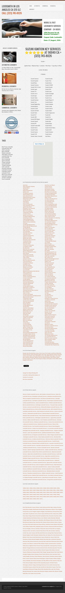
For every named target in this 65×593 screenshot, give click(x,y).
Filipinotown (48, 509)
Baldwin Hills (45, 515)
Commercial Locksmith (9, 108)
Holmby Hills (42, 509)
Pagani (28, 358)
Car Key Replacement (28, 305)
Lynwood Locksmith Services (34, 407)
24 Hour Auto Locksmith (28, 299)
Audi (37, 358)
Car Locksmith (26, 269)
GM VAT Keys (26, 314)
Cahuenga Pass (53, 545)
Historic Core (40, 518)
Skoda (60, 358)
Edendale (53, 518)
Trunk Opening (48, 297)
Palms (58, 554)
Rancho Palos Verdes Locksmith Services (41, 451)
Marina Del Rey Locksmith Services (46, 460)
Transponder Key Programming (52, 344)
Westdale (41, 520)
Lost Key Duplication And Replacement (32, 295)
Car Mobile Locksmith (28, 193)
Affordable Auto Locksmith (29, 335)
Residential (53, 6)
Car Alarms (47, 323)
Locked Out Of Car (49, 318)
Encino (27, 545)
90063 (27, 496)
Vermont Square (45, 550)
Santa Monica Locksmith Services (49, 477)
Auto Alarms (26, 201)
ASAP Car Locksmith (49, 249)
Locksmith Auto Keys (49, 342)
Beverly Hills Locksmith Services (42, 409)
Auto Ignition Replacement (51, 196)
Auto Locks (25, 321)
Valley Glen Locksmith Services (34, 454)
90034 (47, 492)
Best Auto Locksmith (49, 260)
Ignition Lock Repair (27, 275)
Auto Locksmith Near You (50, 253)
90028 (31, 492)
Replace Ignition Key (49, 211)
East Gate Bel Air (42, 567)
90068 (44, 488)
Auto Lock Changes (27, 265)
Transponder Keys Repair (50, 241)
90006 (24, 488)
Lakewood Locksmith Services (30, 424)
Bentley (27, 357)
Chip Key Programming (28, 235)
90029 (51, 496)
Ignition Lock (26, 192)
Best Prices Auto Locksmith (51, 338)
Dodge (44, 358)
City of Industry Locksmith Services (48, 419)
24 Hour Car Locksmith (50, 310)
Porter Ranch (60, 552)
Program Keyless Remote (50, 282)
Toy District (33, 530)
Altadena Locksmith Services (30, 447)
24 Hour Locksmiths (27, 278)
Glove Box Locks (26, 234)
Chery (34, 356)
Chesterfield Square (27, 567)
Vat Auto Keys (26, 306)
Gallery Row (36, 571)
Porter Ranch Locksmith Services (54, 400)
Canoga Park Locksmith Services (54, 479)
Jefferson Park (49, 560)
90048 (37, 488)
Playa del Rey (42, 524)
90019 (31, 494)
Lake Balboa (26, 569)
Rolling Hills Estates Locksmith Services (50, 407)
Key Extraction (26, 247)
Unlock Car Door (48, 187)
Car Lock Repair (48, 287)
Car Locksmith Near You (50, 336)
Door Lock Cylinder (49, 275)
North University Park (54, 565)
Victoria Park (26, 511)
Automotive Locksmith (9, 65)
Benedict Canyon (32, 507)
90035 (27, 490)
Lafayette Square (40, 526)
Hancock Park (49, 528)
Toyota (32, 354)
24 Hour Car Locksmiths (28, 245)
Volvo (57, 356)
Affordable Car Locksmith (50, 254)
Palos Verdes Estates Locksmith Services (49, 458)
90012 (41, 488)
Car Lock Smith (48, 238)
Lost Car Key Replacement (51, 205)
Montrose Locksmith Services (41, 422)
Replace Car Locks (27, 237)
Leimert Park (35, 567)
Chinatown (52, 556)
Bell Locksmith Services (56, 409)
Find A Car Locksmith (27, 204)
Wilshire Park (43, 539)
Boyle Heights (29, 509)
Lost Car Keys (26, 331)
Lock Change (26, 202)
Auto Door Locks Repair (28, 308)
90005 (41, 494)
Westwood (29, 552)
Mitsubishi (58, 353)
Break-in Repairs (26, 303)
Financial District (58, 533)
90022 (51, 494)
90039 (54, 492)
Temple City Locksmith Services (39, 428)
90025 (37, 496)
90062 (58, 492)
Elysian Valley (33, 558)
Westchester (36, 509)
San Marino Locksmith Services (39, 400)
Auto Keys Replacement (28, 282)
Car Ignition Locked (27, 246)
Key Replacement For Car (50, 252)
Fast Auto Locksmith (49, 263)
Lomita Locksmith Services (29, 402)
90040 (37, 490)
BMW (48, 356)
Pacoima (59, 539)
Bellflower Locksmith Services (34, 469)
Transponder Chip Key (28, 212)
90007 (34, 490)
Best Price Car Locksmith (28, 249)
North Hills (25, 573)
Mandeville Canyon (49, 537)
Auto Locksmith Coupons (28, 205)
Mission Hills (45, 530)
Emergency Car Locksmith (29, 208)
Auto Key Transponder (28, 283)
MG (39, 357)
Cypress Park (32, 522)
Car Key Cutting (48, 265)
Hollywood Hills (26, 530)
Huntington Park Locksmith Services (31, 430)
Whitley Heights (57, 558)
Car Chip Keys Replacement (51, 335)
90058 (44, 496)
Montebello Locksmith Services (39, 396)
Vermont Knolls (43, 547)
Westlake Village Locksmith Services (31, 458)
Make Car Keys (48, 197)
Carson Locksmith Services (42, 402)
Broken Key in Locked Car (28, 287)
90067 (27, 492)
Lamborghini (49, 358)
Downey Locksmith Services (29, 464)
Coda (32, 358)
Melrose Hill (53, 520)
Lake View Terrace (55, 569)
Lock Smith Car (48, 226)
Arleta (37, 552)
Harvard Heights (35, 539)
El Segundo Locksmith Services (39, 434)
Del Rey (43, 560)
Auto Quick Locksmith (50, 190)
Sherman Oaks (26, 541)
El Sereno (46, 526)
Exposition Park (56, 547)
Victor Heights (58, 509)
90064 (31, 488)
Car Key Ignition (26, 279)
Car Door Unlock (26, 213)
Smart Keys (25, 189)
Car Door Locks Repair (28, 294)
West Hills (48, 539)
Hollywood (51, 526)
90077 (58, 496)
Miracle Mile (40, 569)
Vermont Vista (39, 545)
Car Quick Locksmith (49, 200)
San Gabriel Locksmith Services (55, 475)
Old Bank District (53, 562)
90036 (24, 492)
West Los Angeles (56, 528)
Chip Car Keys (26, 257)
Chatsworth (42, 528)
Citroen (24, 356)
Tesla (48, 354)
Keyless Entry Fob (27, 312)
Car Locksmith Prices (49, 201)
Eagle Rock (29, 520)
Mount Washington (41, 558)
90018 (44, 494)
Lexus (37, 353)
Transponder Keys (27, 241)
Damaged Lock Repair (28, 263)
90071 (41, 498)
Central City (25, 533)
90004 (27, 498)
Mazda (44, 357)
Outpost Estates (49, 558)
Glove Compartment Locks (51, 204)
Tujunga (48, 552)
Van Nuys (32, 556)
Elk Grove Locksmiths (28, 379)
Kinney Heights (29, 562)
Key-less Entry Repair (49, 308)
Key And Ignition (26, 339)
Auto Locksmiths (48, 309)
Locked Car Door (48, 320)
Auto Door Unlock (49, 247)
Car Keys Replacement (28, 340)
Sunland (38, 547)
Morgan (24, 353)
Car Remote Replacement (29, 224)
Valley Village (28, 515)
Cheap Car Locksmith (28, 317)
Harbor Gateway (56, 530)
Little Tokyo (59, 520)
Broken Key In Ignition (28, 198)
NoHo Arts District (58, 526)
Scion (40, 353)
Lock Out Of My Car (27, 261)
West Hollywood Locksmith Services (45, 411)
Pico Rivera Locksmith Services (48, 398)
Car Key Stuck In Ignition (50, 213)
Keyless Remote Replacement (30, 226)
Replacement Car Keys (28, 297)
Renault (51, 354)
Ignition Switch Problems (50, 314)
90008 (31, 496)
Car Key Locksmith (49, 283)
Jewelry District (58, 556)
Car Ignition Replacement (29, 216)
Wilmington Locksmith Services (42, 417)
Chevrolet (59, 354)
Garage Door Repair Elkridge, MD (30, 373)
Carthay (55, 507)
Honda (55, 354)
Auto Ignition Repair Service (51, 224)
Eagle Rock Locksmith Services (52, 456)
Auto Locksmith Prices (28, 342)
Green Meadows (38, 556)
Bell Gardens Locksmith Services (47, 394)
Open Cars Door (48, 332)
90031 (44, 490)
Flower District (42, 554)
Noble (58, 357)
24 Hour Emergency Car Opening (52, 217)
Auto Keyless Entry (49, 327)
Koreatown (39, 560)
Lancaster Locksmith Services (56, 443)
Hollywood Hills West (48, 507)
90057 (37, 498)
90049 (51, 488)
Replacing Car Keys (49, 334)
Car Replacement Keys (50, 194)
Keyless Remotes (49, 271)
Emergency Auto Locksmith (29, 239)
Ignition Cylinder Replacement (52, 258)
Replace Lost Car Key (49, 237)
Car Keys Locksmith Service (51, 198)
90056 (58, 488)
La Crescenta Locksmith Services (55, 428)
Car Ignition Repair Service (29, 334)
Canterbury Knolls (49, 524)
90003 (34, 494)
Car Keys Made (26, 323)
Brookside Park (30, 571)
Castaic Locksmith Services (51, 449)
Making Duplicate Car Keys (29, 197)
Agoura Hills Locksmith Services (54, 462)
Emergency (31, 9)
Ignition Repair (26, 187)
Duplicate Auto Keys (27, 232)
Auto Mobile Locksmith (28, 316)
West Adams (52, 550)
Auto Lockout (26, 253)
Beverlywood (26, 522)
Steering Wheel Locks (28, 194)
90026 (24, 490)
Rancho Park (35, 515)
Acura (42, 356)
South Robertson (49, 511)
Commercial (45, 6)
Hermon (33, 528)
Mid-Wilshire (34, 518)
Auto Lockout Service (28, 196)
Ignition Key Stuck (27, 209)
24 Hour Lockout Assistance (29, 276)
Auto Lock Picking (49, 202)
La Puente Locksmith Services (39, 462)
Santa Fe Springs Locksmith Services (35, 449)
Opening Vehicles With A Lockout (30, 290)
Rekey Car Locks (26, 318)
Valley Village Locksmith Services (55, 434)
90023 (44, 492)
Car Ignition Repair (49, 208)
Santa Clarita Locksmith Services (45, 437)
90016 (34, 488)
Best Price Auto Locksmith (29, 260)
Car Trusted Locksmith (50, 276)
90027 (31, 490)
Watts (24, 545)
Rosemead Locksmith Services (39, 479)
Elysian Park (53, 552)
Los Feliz (28, 550)
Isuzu (43, 353)
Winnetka (50, 547)
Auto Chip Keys (48, 313)
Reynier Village (58, 571)
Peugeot (40, 358)
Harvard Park (56, 511)
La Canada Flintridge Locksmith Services (32, 477)
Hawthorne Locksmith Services (45, 424)
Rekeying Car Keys (49, 324)
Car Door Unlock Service (50, 306)
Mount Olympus (35, 554)
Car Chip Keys (48, 294)
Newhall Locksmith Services (48, 469)
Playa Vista (27, 524)
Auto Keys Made (26, 243)
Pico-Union (53, 535)
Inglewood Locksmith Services (45, 441)
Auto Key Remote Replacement (30, 332)
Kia (27, 353)
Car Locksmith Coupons (50, 222)
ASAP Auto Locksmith (49, 256)
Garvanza (54, 554)
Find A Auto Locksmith (50, 316)
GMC (34, 358)
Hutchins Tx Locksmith (28, 377)
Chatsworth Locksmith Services (34, 413)
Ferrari (28, 360)
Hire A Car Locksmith (27, 211)
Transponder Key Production (51, 303)
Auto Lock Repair (27, 302)
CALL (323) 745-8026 (12, 13)
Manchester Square (51, 567)
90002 (54, 494)
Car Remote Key (26, 200)
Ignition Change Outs (28, 327)
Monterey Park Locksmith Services (31, 415)
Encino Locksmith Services (38, 456)
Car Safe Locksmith (49, 288)
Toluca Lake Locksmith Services (39, 466)
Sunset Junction (52, 543)
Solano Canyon (41, 513)
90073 (27, 494)
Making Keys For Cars (28, 310)
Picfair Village (43, 552)
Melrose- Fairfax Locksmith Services (31, 394)
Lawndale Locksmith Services (29, 411)
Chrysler (25, 354)
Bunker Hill (56, 524)
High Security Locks (27, 325)
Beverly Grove (34, 513)
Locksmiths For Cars (27, 329)
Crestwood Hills (37, 543)
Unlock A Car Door (27, 258)
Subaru (54, 357)
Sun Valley (48, 535)
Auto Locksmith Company (29, 186)
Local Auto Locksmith (50, 331)
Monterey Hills (42, 535)
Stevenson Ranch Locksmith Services (54, 439)
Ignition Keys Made (27, 207)
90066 (37, 492)
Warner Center (39, 507)
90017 (51, 492)
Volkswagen (52, 356)
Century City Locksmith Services (55, 422)
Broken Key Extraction (28, 280)
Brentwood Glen (49, 513)
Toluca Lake (32, 537)
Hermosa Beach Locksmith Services (50, 413)
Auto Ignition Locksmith (50, 321)
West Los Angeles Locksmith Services (31, 398)
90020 (48, 488)
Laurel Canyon (32, 533)
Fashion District (46, 522)
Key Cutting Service (27, 228)
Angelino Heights (41, 511)
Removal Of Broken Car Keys (29, 252)
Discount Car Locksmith (28, 301)
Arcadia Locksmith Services (38, 439)
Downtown (25, 539)
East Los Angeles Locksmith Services (44, 464)
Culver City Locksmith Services (34, 432)
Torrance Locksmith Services (43, 447)
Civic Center (31, 573)
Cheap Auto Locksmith (28, 254)
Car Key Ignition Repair (28, 286)
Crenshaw (58, 543)
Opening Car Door (27, 242)
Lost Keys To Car (26, 264)
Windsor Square (44, 543)
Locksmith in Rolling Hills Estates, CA (31, 375)
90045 (51, 490)
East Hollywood (43, 533)
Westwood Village (33, 569)
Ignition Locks (48, 261)
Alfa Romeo (38, 356)
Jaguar (39, 354)
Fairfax (27, 526)
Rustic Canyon (26, 558)
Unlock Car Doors (49, 234)
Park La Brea (59, 515)
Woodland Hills (47, 569)
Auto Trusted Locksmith (28, 256)
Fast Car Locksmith (49, 231)
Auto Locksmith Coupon (50, 339)
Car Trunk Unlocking (49, 329)
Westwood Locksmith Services (39, 471)
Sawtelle (37, 528)
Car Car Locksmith (49, 264)
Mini (41, 357)
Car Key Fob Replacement (51, 193)
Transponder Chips (27, 298)
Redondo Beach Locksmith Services (40, 443)
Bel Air (50, 530)
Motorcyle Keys (48, 243)
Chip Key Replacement (28, 219)
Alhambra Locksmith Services (54, 396)
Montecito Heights (44, 571)
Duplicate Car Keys (49, 209)
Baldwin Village (26, 547)
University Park (42, 541)
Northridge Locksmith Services (43, 405)
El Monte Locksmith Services (55, 402)
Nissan (28, 354)
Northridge (38, 565)
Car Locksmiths (26, 231)
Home (30, 6)
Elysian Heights (26, 535)
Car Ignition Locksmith (50, 299)
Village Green (35, 520)
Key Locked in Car (49, 257)
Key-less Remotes (49, 228)
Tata (46, 356)
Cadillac (36, 357)
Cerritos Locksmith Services (57, 445)
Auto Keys (25, 185)
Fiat (51, 357)
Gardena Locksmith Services (48, 432)
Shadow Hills (52, 571)
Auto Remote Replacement (51, 220)
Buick (31, 360)
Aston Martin (29, 356)
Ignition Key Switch (27, 238)
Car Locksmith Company (28, 220)
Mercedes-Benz (32, 353)
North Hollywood (34, 524)
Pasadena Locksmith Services (34, 473)
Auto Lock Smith (26, 313)
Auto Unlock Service (27, 288)
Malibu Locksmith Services (33, 419)
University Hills (39, 522)
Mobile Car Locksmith (50, 227)
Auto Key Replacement (50, 223)
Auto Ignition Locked (49, 189)
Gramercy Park (56, 560)
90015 (31, 498)
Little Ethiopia (47, 520)
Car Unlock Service (27, 268)
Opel (43, 354)
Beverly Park (59, 535)
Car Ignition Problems (50, 279)
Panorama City (52, 515)
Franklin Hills (32, 526)
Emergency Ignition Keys (50, 246)
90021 (27, 488)
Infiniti (57, 358)
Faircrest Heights (27, 528)
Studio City (32, 550)
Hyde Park (56, 537)
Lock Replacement (27, 273)
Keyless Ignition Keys (49, 245)
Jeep (45, 354)
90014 (61, 496)
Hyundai (36, 354)
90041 (41, 492)
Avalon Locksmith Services (29, 445)
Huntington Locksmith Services (30, 437)
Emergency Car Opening (50, 290)
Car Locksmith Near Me (50, 286)
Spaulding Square (45, 562)
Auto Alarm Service (49, 291)
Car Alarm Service (49, 295)
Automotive (37, 6)
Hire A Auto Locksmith (28, 328)
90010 (41, 496)
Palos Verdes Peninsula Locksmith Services (49, 415)
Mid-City (40, 515)
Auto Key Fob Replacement (51, 328)
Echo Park (25, 507)
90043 (61, 490)
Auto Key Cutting (48, 239)
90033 (37, 494)
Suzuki (49, 353)
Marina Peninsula (34, 541)
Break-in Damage (49, 219)
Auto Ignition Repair (27, 344)
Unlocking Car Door (27, 217)
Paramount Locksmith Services (30, 460)
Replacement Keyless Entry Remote (31, 271)
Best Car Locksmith (27, 320)
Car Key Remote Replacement (51, 343)
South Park (48, 541)
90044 (24, 498)
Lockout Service (48, 186)
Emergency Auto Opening (51, 305)
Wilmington (25, 565)
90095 (34, 498)
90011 (54, 490)
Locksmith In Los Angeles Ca (48, 586)
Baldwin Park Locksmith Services (39, 475)
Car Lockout (47, 242)
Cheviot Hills (38, 550)
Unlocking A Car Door (50, 317)
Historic (53, 509)
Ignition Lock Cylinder (28, 215)
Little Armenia (46, 556)
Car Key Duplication (49, 302)
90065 (54, 488)
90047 (34, 496)
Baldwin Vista (26, 537)
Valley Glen (55, 513)
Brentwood (33, 547)
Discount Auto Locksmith (50, 278)
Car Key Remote (26, 227)
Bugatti (24, 360)
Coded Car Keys (26, 284)
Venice (24, 560)
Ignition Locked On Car (28, 309)
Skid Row (38, 533)
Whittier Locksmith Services (48, 473)
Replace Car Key (48, 312)
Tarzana (34, 552)
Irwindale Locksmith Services (49, 454)
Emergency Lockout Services (51, 298)
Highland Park (32, 545)
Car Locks (25, 223)
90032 (41, 490)
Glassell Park (39, 530)
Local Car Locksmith (49, 212)
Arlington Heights (27, 554)
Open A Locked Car (27, 272)
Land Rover (53, 353)
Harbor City (27, 513)
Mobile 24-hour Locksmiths (29, 222)
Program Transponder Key (29, 336)
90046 (58, 494)
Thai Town (58, 567)
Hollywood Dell (37, 562)
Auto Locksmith (48, 340)
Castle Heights (26, 556)
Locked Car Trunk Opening (51, 207)
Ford (46, 353)
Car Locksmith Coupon (50, 230)
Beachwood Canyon (40, 537)
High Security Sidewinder (29, 230)
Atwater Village (32, 565)
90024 (47, 490)
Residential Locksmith (9, 86)
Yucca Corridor (37, 573)
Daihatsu (48, 357)
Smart (53, 358)
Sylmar (29, 539)
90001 (48, 494)
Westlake (28, 560)
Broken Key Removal (27, 190)
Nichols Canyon (54, 522)
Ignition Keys (48, 301)
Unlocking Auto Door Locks (29, 338)
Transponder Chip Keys (50, 235)
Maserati (32, 357)
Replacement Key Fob (50, 280)
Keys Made (47, 250)
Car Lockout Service (49, 268)
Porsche (25, 358)
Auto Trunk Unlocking (28, 343)
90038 (54, 496)
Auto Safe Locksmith (49, 284)
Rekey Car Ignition (49, 273)
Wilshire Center (47, 518)
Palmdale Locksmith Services (43, 445)
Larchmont (53, 539)
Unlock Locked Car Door (50, 272)
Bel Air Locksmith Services (29, 405)
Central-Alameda (27, 518)
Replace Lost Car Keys (28, 267)
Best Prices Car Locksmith (51, 192)
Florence (60, 545)
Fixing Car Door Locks (50, 232)
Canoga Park (50, 533)
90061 (34, 492)
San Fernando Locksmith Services (40, 426)
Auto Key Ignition (48, 269)
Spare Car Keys (26, 293)
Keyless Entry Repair (27, 346)
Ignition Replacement (28, 250)
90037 (61, 492)
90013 (24, 496)
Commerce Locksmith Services (30, 441)
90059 (47, 496)
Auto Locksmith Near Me (50, 215)
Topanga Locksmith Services (46, 430)
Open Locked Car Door (50, 216)
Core (28, 543)
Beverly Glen (49, 554)
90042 (58, 490)
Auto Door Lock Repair (50, 185)
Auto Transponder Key (50, 267)
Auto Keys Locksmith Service (51, 325)
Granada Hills (46, 545)
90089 (24, 494)
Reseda (24, 571)
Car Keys (47, 293)
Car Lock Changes (27, 324)
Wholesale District (55, 541)
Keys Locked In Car (27, 291)
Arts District (33, 560)
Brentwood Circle (45, 565)
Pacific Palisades (34, 535)
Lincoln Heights (32, 511)
